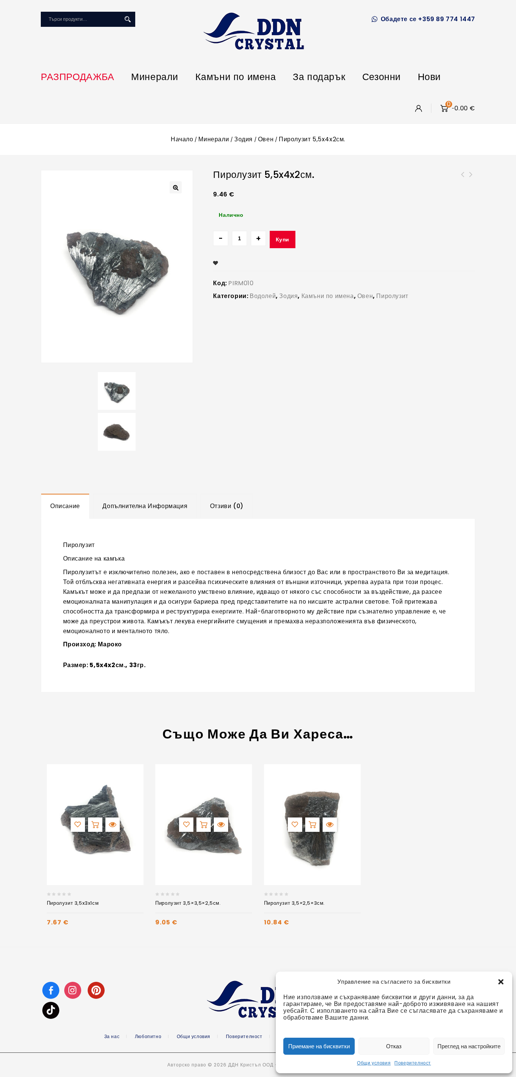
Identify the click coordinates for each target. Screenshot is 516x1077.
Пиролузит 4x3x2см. (463, 179)
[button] (501, 982)
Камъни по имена (235, 76)
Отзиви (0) (227, 506)
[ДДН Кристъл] (253, 31)
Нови (429, 76)
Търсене (127, 19)
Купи (282, 239)
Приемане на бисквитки (319, 1046)
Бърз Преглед (112, 824)
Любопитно (148, 1036)
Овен (265, 139)
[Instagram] (73, 990)
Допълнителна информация (144, 506)
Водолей (263, 296)
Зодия (243, 139)
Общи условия (374, 1063)
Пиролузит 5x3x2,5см (471, 179)
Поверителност (412, 1063)
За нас (112, 1036)
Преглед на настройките (469, 1046)
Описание (65, 506)
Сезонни (381, 76)
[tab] (65, 506)
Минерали (154, 76)
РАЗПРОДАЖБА (77, 76)
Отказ (394, 1046)
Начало (182, 139)
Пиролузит (392, 296)
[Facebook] (50, 990)
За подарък (319, 76)
